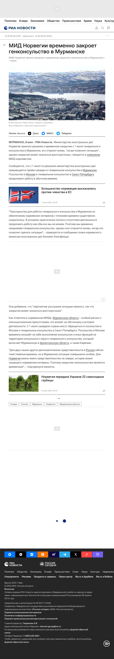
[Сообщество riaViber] (97, 554)
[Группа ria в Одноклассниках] (42, 554)
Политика (9, 571)
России (90, 350)
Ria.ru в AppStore (84, 576)
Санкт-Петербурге (83, 174)
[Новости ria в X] (75, 554)
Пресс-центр (65, 576)
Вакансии (9, 589)
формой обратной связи (16, 642)
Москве (30, 174)
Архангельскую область (54, 342)
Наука (84, 571)
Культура (95, 571)
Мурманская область (66, 317)
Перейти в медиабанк (44, 123)
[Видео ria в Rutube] (53, 554)
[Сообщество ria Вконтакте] (31, 554)
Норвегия (51, 404)
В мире (13, 404)
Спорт (75, 571)
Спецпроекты (11, 576)
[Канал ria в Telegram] (64, 554)
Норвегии (15, 358)
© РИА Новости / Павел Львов (21, 123)
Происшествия (61, 571)
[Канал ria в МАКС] (9, 554)
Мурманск (37, 404)
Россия (24, 404)
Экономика (35, 571)
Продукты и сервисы (45, 576)
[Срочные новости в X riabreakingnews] (86, 554)
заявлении (93, 154)
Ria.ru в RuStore (104, 576)
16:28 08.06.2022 (12, 36)
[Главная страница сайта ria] (19, 28)
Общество (22, 571)
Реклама (26, 576)
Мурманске (90, 170)
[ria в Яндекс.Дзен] (20, 554)
